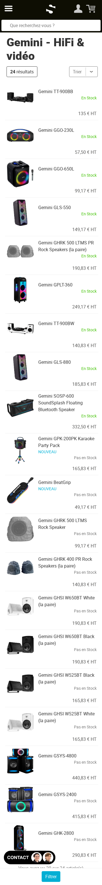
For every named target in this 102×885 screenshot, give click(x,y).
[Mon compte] (78, 8)
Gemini (25, 42)
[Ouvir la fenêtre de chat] (29, 857)
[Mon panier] (91, 8)
